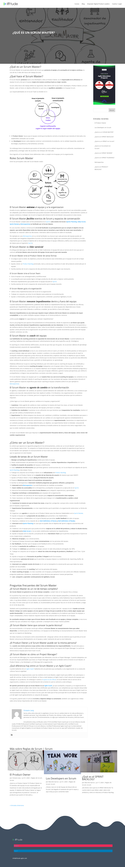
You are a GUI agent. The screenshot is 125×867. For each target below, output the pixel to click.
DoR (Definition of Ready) (66, 521)
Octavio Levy (16, 778)
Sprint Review (14, 224)
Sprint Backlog (14, 470)
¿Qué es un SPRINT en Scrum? (104, 141)
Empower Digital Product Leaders (98, 4)
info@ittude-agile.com (19, 858)
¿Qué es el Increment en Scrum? (103, 147)
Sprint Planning (72, 222)
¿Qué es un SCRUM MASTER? (104, 132)
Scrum (49, 749)
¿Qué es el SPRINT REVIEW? (103, 153)
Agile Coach (30, 669)
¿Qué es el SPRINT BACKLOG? (104, 137)
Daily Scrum (82, 222)
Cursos (77, 4)
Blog (83, 4)
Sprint (48, 222)
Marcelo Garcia (53, 782)
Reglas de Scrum (32, 749)
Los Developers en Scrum (103, 127)
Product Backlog (28, 264)
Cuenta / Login (117, 4)
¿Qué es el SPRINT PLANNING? (104, 158)
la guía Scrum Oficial (49, 679)
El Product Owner (100, 123)
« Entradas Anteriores (17, 805)
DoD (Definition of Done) (48, 521)
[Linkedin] (12, 735)
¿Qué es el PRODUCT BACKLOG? (101, 168)
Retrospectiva (25, 224)
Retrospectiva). (14, 384)
